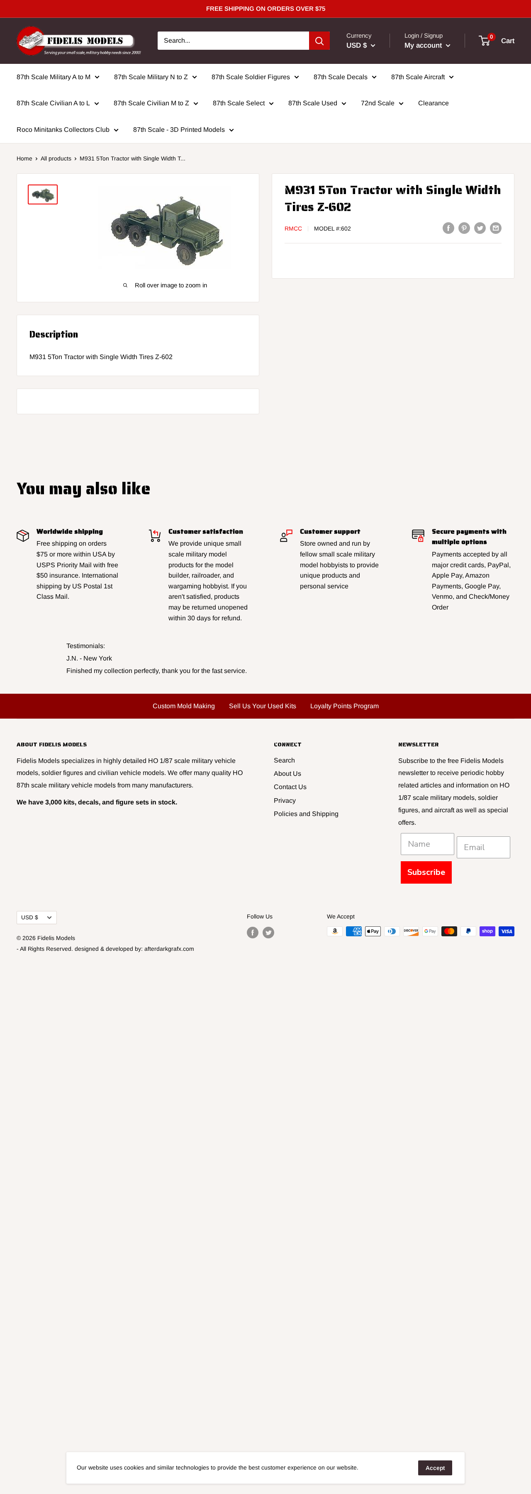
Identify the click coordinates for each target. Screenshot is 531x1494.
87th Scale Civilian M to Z (151, 103)
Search (284, 760)
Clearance (433, 103)
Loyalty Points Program (344, 705)
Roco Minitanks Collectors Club (63, 129)
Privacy (285, 800)
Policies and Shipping (306, 813)
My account (424, 45)
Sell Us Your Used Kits (262, 705)
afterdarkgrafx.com (169, 948)
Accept (435, 1468)
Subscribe (426, 872)
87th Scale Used (312, 103)
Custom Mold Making (184, 705)
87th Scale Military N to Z (151, 76)
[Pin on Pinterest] (464, 227)
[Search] (319, 41)
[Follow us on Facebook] (252, 932)
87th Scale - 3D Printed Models (179, 129)
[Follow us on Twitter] (268, 932)
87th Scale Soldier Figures (251, 76)
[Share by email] (496, 227)
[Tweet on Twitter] (480, 227)
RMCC (293, 228)
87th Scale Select (239, 103)
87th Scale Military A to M (53, 76)
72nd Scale (378, 103)
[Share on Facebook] (448, 227)
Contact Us (290, 786)
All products (56, 158)
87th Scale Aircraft (418, 76)
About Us (287, 773)
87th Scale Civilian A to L (53, 103)
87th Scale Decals (341, 76)
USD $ (29, 917)
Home (24, 158)
